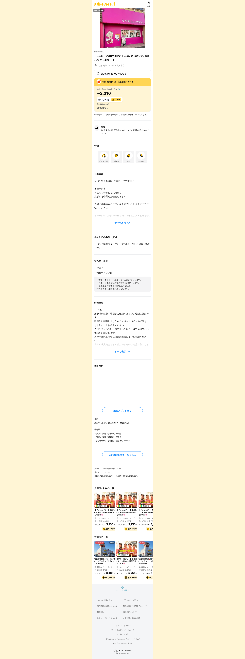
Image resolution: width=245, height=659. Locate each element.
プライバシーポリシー (131, 600)
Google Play (127, 643)
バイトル (116, 626)
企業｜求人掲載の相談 (131, 618)
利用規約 (100, 612)
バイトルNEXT (126, 626)
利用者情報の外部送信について (135, 606)
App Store (117, 643)
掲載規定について (130, 612)
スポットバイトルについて (107, 618)
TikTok (136, 639)
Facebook (120, 639)
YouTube (129, 639)
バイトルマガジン (116, 630)
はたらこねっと (123, 634)
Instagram (112, 639)
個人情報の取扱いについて (107, 606)
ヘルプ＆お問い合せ (104, 600)
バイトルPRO (129, 630)
